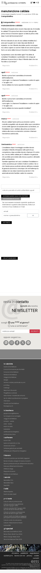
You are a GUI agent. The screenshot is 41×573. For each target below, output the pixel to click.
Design (6, 380)
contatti (36, 558)
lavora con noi (20, 556)
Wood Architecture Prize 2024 (13, 539)
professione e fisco (10, 434)
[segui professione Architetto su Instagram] (11, 342)
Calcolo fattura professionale (13, 501)
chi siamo (15, 553)
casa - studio (8, 424)
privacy (29, 556)
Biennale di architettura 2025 (13, 531)
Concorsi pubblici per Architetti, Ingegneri (17, 458)
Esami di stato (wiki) (10, 494)
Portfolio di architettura (11, 474)
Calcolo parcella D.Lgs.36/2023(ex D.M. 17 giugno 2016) (13, 504)
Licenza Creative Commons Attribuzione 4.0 (31, 565)
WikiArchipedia (8, 491)
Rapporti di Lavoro (9, 471)
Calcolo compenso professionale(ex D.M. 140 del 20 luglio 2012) (14, 512)
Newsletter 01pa (8, 483)
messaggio (5, 14)
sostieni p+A (8, 556)
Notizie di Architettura (10, 375)
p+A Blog (6, 385)
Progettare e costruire (10, 393)
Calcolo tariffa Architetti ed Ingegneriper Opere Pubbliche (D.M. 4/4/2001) (15, 516)
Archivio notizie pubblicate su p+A (14, 382)
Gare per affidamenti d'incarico (13, 466)
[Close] (1, 572)
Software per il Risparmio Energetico (15, 451)
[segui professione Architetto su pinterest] (28, 342)
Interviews (7, 401)
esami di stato (8, 426)
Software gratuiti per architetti (13, 448)
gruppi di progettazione (11, 413)
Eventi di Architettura (10, 367)
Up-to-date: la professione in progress (16, 398)
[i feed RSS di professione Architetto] (6, 342)
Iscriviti (35, 331)
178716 (36, 22)
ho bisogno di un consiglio (12, 416)
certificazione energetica (11, 432)
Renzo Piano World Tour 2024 (13, 534)
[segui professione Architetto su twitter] (22, 342)
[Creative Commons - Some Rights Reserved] (20, 561)
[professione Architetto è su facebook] (17, 342)
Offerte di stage (8, 469)
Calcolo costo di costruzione (13, 520)
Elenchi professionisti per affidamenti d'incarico (18, 463)
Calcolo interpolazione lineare (13, 523)
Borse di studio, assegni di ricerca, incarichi (17, 461)
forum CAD (7, 440)
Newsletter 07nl (8, 480)
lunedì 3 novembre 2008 (26, 14)
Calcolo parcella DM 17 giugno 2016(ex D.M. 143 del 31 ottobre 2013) (15, 508)
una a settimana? (19, 325)
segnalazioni (34, 553)
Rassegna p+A (8, 406)
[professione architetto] (16, 3)
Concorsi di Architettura (11, 372)
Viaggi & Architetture (10, 377)
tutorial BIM (7, 525)
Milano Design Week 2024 (12, 537)
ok (33, 215)
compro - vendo (9, 421)
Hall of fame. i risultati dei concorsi (14, 395)
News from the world (10, 390)
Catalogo (7, 388)
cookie (36, 556)
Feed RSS (6, 485)
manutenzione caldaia (11, 25)
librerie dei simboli (9, 446)
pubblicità (24, 553)
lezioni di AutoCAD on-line (12, 443)
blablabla (7, 429)
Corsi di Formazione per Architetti (14, 369)
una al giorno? (20, 322)
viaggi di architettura (10, 419)
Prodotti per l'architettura (11, 403)
